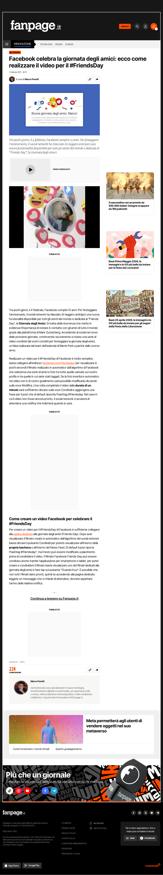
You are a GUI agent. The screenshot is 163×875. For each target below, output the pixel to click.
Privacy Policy (69, 833)
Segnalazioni (68, 828)
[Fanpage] (14, 812)
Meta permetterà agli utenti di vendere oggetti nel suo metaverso (114, 725)
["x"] (36, 790)
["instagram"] (18, 790)
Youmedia (66, 823)
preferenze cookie (71, 853)
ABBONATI (125, 26)
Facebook (13, 662)
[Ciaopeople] (152, 866)
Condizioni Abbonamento (74, 843)
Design (58, 44)
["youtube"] (27, 790)
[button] (97, 79)
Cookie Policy (68, 838)
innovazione (22, 43)
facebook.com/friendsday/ (58, 363)
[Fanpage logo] (32, 26)
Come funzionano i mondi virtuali (31, 749)
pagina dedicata (23, 534)
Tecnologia (46, 44)
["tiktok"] (9, 790)
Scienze (69, 44)
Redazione (67, 848)
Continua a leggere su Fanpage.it (54, 598)
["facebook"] (45, 790)
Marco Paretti (32, 79)
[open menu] (7, 44)
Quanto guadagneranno (69, 749)
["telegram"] (54, 790)
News (22, 662)
